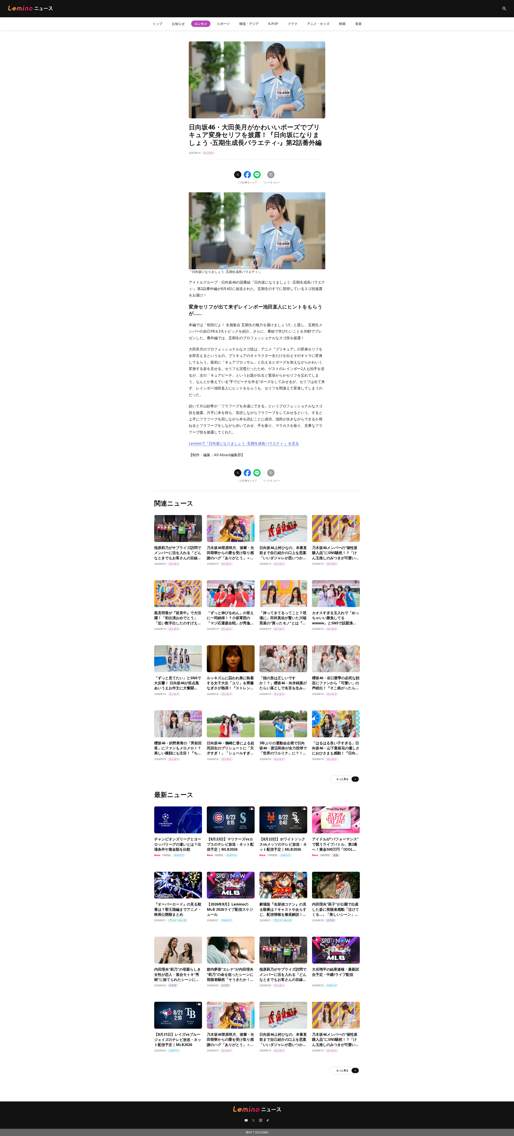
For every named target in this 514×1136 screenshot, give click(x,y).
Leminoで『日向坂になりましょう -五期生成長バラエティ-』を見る (244, 443)
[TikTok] (267, 1120)
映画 (342, 24)
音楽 (358, 24)
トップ (157, 24)
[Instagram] (260, 1120)
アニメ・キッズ (318, 24)
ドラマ (292, 24)
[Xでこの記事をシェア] (237, 174)
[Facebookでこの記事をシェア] (247, 174)
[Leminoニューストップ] (30, 8)
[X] (253, 1120)
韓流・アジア (249, 24)
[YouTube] (246, 1120)
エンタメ (200, 24)
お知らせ (178, 24)
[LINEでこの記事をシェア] (257, 174)
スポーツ (223, 24)
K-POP (273, 24)
